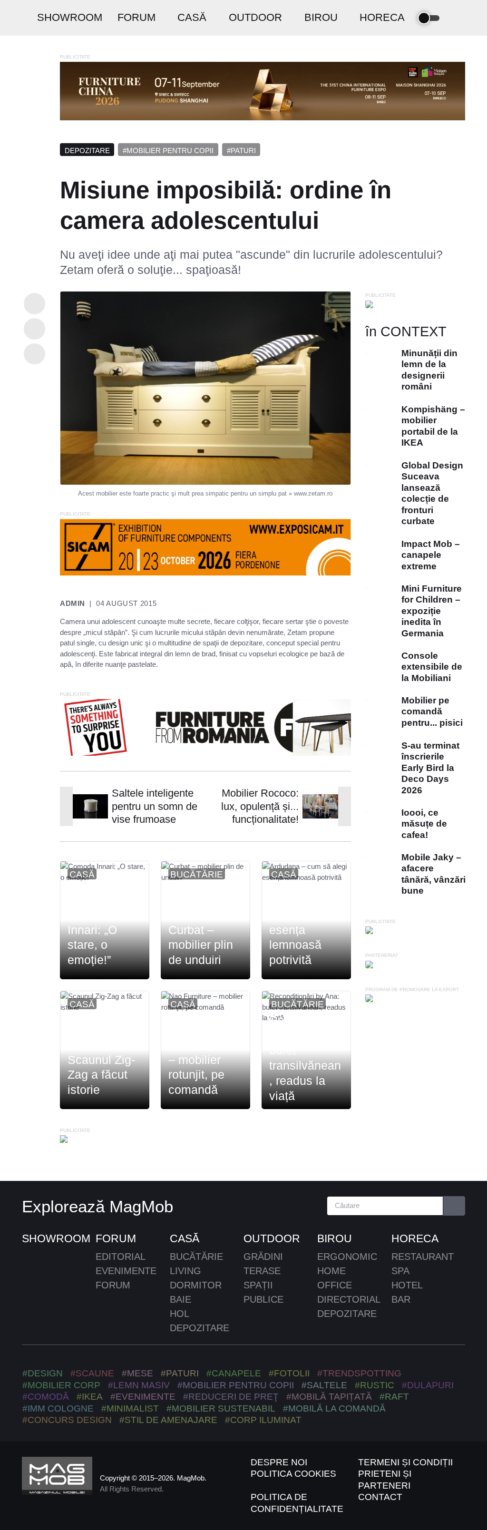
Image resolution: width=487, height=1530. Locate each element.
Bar (400, 1299)
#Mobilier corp (61, 1385)
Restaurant (422, 1256)
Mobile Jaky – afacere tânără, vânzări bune (433, 874)
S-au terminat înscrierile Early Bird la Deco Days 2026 (430, 768)
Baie (180, 1299)
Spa (400, 1271)
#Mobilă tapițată (329, 1397)
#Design (42, 1373)
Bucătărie (196, 874)
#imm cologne (58, 1408)
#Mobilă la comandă (334, 1408)
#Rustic (374, 1385)
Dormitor (196, 1285)
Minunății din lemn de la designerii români (429, 369)
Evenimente (126, 1271)
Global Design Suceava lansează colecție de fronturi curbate (432, 493)
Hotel (407, 1285)
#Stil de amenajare (168, 1420)
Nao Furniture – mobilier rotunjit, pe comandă (204, 1067)
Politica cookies (293, 1474)
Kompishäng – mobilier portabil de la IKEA (433, 426)
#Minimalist (130, 1408)
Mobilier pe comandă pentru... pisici (431, 711)
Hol (179, 1313)
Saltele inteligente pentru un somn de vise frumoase (154, 806)
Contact (380, 1497)
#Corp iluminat (263, 1420)
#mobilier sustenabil (220, 1408)
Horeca (414, 1238)
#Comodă (45, 1397)
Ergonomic (347, 1256)
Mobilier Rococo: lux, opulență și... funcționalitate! (260, 806)
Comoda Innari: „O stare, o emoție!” (92, 937)
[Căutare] (454, 1206)
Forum (116, 1238)
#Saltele (324, 1385)
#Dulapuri (428, 1385)
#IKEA (90, 1397)
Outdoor (272, 1238)
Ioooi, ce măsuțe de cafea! (424, 824)
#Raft (394, 1397)
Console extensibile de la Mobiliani (431, 667)
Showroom (56, 1238)
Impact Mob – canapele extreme (430, 555)
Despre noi (279, 1462)
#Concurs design (67, 1420)
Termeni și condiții (405, 1462)
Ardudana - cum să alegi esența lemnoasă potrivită (303, 929)
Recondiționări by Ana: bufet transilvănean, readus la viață (305, 1058)
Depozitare (87, 150)
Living (185, 1271)
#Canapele (233, 1373)
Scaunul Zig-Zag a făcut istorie (101, 1075)
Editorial (121, 1256)
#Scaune (92, 1373)
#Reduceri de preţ (231, 1397)
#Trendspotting (359, 1373)
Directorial (348, 1299)
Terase (262, 1271)
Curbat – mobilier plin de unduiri (200, 945)
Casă (82, 874)
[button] (457, 18)
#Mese (137, 1373)
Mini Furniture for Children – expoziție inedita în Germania (431, 611)
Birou (334, 1238)
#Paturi (241, 150)
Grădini (263, 1256)
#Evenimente (142, 1397)
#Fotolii (289, 1373)
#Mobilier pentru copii (168, 150)
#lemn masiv (139, 1385)
